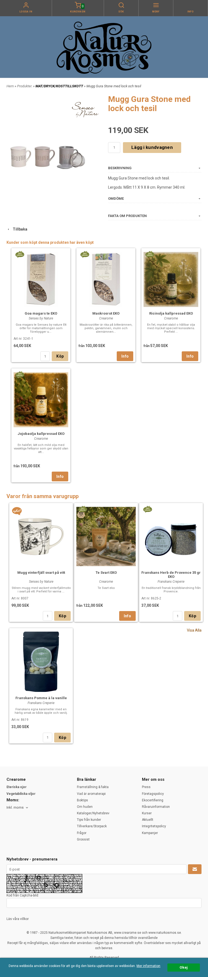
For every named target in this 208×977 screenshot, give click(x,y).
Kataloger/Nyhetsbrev (93, 813)
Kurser (147, 813)
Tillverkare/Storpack (92, 826)
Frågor (81, 833)
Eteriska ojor (16, 787)
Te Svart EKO (106, 573)
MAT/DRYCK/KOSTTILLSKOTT (59, 86)
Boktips (82, 800)
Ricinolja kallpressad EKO (171, 313)
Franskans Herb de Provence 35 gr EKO (171, 575)
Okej (184, 967)
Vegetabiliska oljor (20, 794)
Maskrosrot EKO (105, 313)
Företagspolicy (153, 794)
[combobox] (17, 808)
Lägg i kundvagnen (152, 147)
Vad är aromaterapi (91, 794)
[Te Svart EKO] (82, 509)
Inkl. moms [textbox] (15, 807)
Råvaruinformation (156, 807)
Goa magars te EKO (41, 313)
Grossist (83, 839)
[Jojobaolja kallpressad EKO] (20, 374)
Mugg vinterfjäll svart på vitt (41, 573)
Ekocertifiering (152, 800)
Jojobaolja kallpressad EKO (41, 434)
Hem (10, 86)
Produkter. (25, 86)
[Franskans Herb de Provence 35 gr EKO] (147, 509)
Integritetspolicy (154, 826)
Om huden (85, 807)
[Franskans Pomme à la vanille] (41, 661)
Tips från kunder (89, 820)
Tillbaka (18, 229)
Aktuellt (147, 820)
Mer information (148, 966)
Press (146, 787)
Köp (60, 356)
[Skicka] (195, 869)
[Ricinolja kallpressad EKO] (150, 254)
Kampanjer (150, 833)
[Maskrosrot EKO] (85, 254)
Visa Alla (194, 630)
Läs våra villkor (17, 919)
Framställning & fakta (93, 787)
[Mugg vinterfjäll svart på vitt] (17, 511)
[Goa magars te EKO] (20, 254)
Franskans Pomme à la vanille (41, 698)
